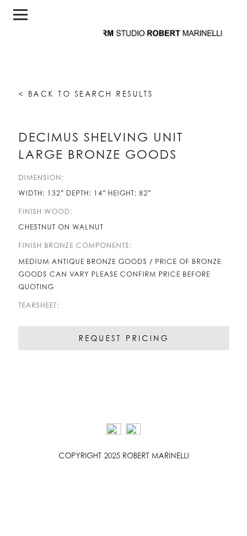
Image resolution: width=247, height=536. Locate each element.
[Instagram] (114, 430)
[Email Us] (133, 430)
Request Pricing (124, 338)
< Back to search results (85, 93)
